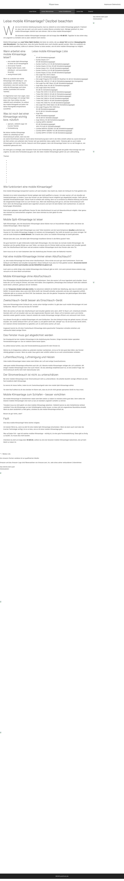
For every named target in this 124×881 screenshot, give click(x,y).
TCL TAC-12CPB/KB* (43, 55)
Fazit (9, 182)
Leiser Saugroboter (59, 869)
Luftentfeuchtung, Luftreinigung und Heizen (22, 175)
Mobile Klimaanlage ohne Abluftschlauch (21, 169)
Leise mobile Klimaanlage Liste (18, 160)
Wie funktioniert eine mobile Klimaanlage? (22, 162)
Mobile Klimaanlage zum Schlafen (19, 180)
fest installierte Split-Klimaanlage (74, 212)
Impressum (108, 4)
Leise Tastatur (8, 869)
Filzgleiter (109, 869)
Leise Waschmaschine (91, 867)
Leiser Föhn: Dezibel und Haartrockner (106, 150)
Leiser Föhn (7, 867)
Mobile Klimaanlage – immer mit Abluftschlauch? (24, 167)
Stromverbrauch (13, 177)
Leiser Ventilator (31, 867)
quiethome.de (64, 876)
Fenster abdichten (14, 173)
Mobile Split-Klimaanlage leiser (18, 165)
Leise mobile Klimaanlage (65, 867)
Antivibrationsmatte (99, 869)
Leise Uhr (16, 869)
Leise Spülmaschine (106, 867)
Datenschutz (116, 4)
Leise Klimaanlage (50, 867)
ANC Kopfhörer (71, 869)
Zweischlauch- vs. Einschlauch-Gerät (20, 171)
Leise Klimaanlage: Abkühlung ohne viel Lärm (15, 600)
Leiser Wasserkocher (19, 867)
